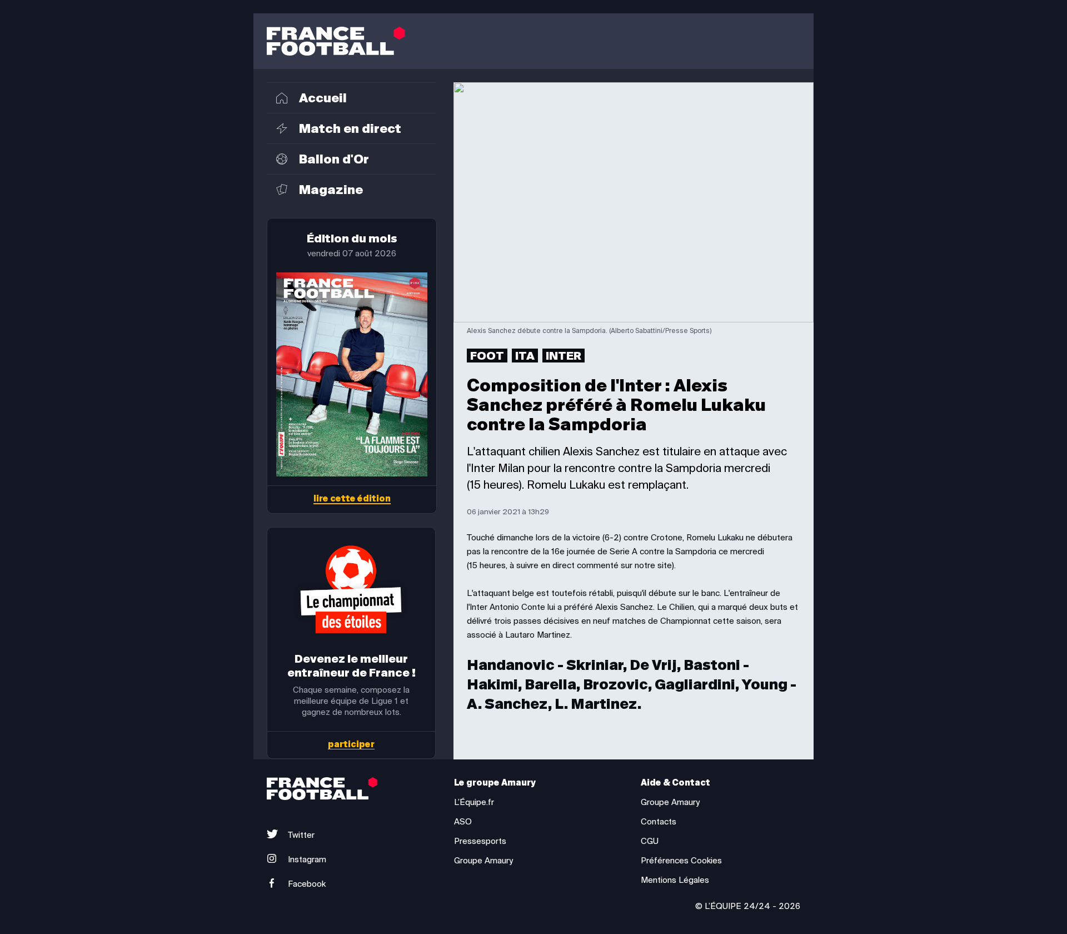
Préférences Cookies (681, 860)
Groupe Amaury (483, 860)
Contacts (658, 821)
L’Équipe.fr (474, 802)
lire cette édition (352, 499)
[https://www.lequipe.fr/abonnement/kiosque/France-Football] (351, 374)
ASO (463, 821)
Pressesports (480, 841)
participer (351, 745)
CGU (650, 841)
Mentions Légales (675, 880)
